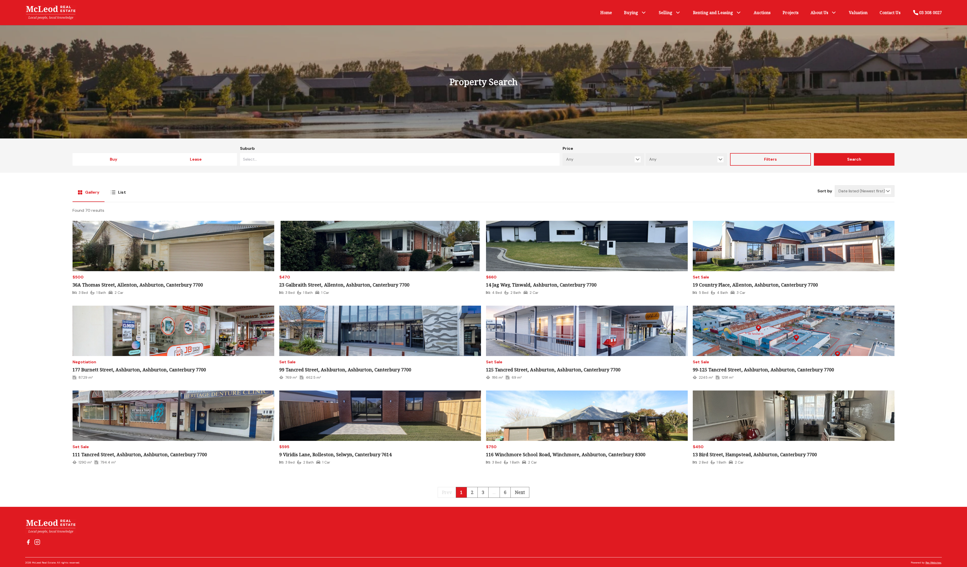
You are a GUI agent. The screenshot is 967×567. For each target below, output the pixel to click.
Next (520, 492)
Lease (196, 159)
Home (606, 12)
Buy (113, 159)
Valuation (858, 12)
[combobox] (400, 159)
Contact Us (890, 12)
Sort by (824, 191)
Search (854, 159)
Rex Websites (933, 562)
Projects (791, 12)
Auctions (762, 12)
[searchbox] (387, 159)
